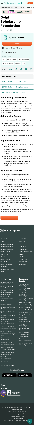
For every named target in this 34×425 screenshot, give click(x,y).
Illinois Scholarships (25, 312)
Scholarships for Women (8, 329)
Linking (21, 254)
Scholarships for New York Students (7, 320)
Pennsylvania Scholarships (23, 318)
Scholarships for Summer (5, 355)
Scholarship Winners (6, 249)
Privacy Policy (23, 259)
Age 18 (22, 7)
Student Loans (5, 259)
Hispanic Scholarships (7, 326)
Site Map (21, 256)
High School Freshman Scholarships (26, 299)
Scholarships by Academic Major (24, 333)
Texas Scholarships (25, 302)
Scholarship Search (6, 244)
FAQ (20, 244)
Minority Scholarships (7, 324)
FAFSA (2, 256)
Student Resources (6, 264)
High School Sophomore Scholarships (23, 294)
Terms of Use (23, 261)
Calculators (4, 261)
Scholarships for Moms (7, 331)
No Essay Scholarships (7, 349)
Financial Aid (4, 254)
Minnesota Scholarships (23, 325)
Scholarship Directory (6, 7)
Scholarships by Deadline (24, 329)
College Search (5, 251)
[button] (1, 30)
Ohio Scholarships (24, 321)
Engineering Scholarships (4, 362)
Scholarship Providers (7, 269)
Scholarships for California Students (6, 303)
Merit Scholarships (6, 342)
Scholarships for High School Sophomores (7, 291)
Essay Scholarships (6, 347)
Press (2, 271)
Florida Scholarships (25, 307)
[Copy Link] (16, 69)
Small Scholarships (25, 341)
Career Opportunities (25, 251)
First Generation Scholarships (5, 338)
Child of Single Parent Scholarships (25, 344)
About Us (22, 241)
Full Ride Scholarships (7, 344)
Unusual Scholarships (7, 352)
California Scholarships (26, 305)
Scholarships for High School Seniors (7, 283)
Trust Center (22, 264)
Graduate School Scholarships (5, 295)
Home (2, 241)
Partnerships (23, 249)
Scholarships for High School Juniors (7, 287)
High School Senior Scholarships (25, 285)
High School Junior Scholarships (25, 289)
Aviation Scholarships (7, 365)
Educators (3, 266)
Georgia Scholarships (25, 315)
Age (16, 7)
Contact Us (22, 246)
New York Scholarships (26, 310)
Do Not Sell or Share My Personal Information (17, 420)
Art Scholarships (5, 359)
